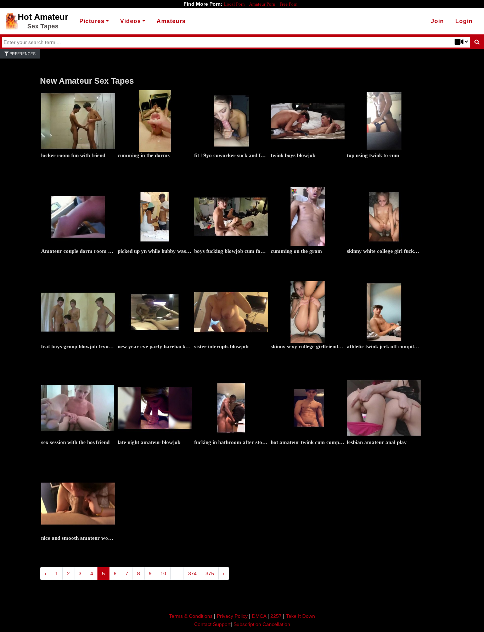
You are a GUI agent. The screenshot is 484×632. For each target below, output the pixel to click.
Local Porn (234, 4)
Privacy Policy (232, 616)
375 (210, 573)
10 (163, 573)
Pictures (92, 21)
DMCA (259, 616)
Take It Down (300, 616)
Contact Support (212, 624)
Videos (130, 21)
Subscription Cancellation (261, 624)
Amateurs (171, 21)
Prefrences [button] (22, 53)
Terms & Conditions (191, 616)
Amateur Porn (262, 4)
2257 (276, 616)
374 (192, 573)
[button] (463, 21)
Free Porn (289, 4)
